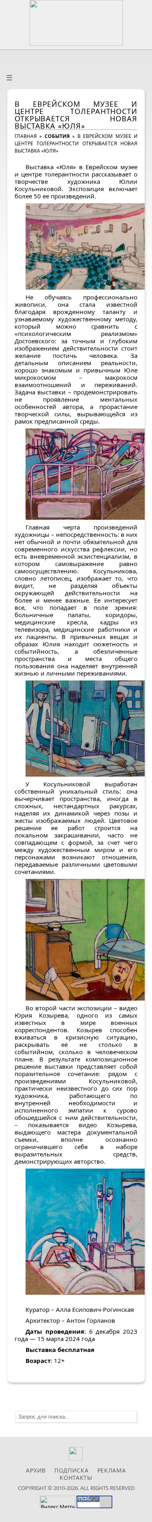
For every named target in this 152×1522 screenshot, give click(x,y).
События (57, 136)
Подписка (71, 1470)
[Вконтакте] (76, 1458)
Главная (26, 136)
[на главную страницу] (76, 23)
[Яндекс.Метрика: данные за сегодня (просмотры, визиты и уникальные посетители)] (57, 1502)
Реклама (111, 1470)
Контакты (76, 1477)
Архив (36, 1470)
